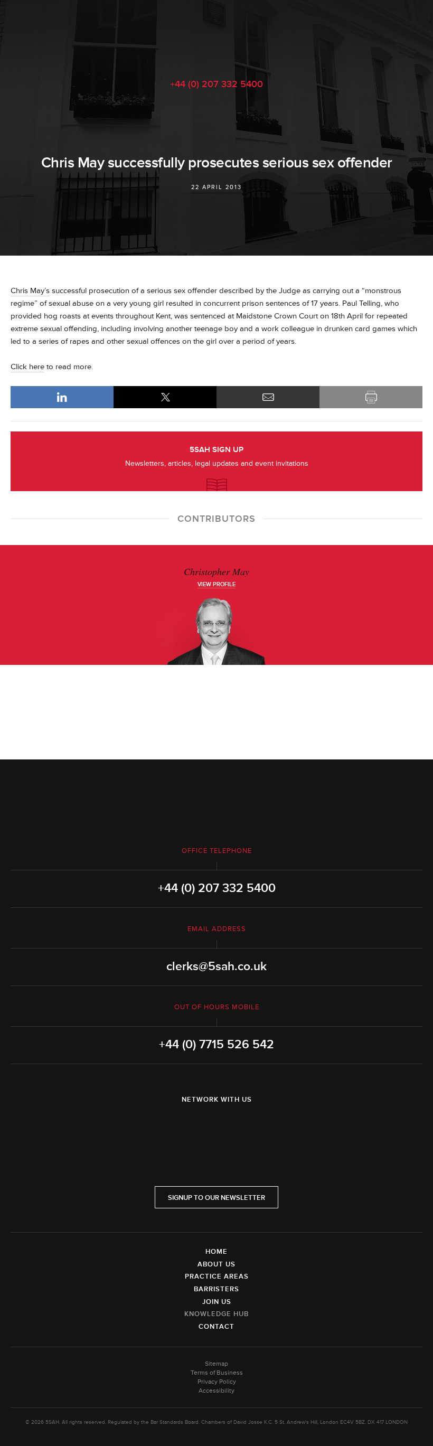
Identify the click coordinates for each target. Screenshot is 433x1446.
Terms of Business (217, 1373)
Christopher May (216, 571)
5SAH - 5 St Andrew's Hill (216, 33)
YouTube (246, 1127)
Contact (216, 1326)
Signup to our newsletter (216, 1198)
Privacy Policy (216, 1382)
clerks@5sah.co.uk (216, 966)
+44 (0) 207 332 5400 (216, 84)
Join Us (216, 1302)
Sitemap (216, 1364)
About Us (216, 1264)
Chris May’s (30, 291)
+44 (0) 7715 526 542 (216, 1044)
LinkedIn (62, 397)
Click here (27, 367)
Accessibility (216, 1391)
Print (370, 397)
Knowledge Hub (216, 1314)
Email (267, 397)
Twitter (216, 1127)
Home (216, 1251)
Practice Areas (217, 1276)
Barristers (216, 1289)
